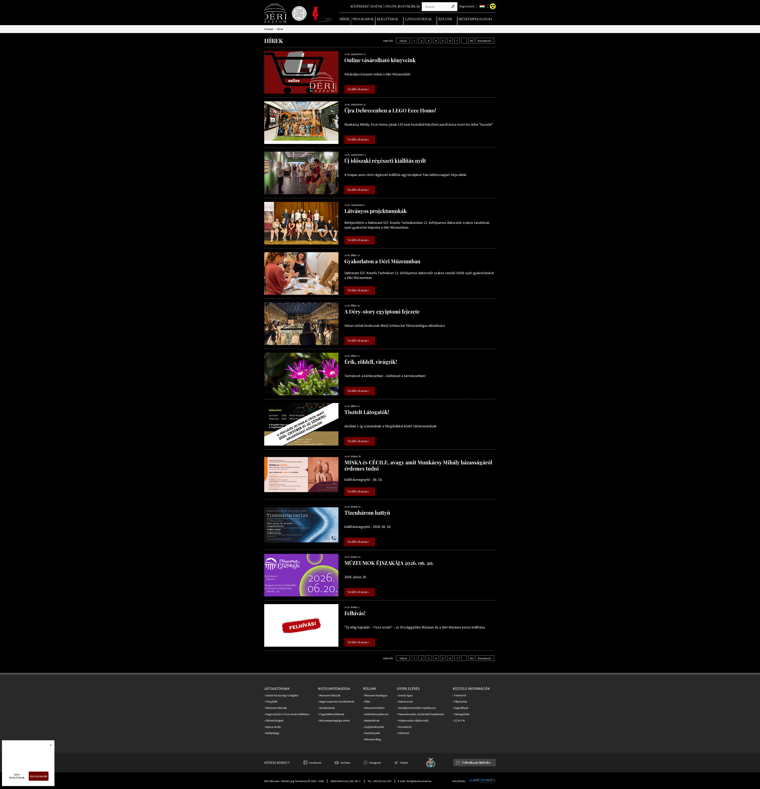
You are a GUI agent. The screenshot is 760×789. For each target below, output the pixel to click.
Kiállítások (387, 19)
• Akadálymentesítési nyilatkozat (416, 708)
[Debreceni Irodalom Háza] (322, 14)
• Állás (366, 701)
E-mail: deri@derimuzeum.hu (414, 781)
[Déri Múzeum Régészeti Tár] (299, 13)
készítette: (459, 781)
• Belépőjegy (271, 733)
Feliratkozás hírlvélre (476, 762)
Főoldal (268, 29)
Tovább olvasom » (358, 89)
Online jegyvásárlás (402, 6)
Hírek (344, 19)
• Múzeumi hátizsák (275, 708)
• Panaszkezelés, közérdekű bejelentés (420, 714)
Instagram (375, 762)
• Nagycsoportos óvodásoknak (336, 701)
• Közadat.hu (404, 727)
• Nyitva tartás (272, 727)
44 (471, 41)
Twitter (404, 762)
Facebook (315, 762)
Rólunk (445, 19)
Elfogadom (38, 776)
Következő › (485, 41)
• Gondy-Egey (405, 695)
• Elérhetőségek (273, 720)
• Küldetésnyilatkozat (375, 714)
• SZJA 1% (459, 720)
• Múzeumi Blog (372, 739)
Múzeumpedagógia (475, 19)
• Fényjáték (270, 701)
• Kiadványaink (371, 733)
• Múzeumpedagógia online (334, 720)
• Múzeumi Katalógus (375, 695)
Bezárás (48, 746)
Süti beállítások (17, 776)
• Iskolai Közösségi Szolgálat (281, 695)
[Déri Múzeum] (275, 13)
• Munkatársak (371, 720)
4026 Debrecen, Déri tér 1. (345, 781)
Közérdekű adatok (366, 6)
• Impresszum (405, 701)
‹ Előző (403, 41)
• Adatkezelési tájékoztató (412, 720)
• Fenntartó (459, 695)
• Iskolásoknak (326, 708)
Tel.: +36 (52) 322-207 (379, 781)
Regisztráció (466, 6)
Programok (363, 19)
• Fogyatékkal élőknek (331, 714)
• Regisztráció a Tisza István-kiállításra (286, 714)
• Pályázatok (460, 701)
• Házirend (403, 733)
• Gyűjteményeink (373, 727)
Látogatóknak (418, 19)
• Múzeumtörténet (374, 708)
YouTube (345, 762)
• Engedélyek (460, 708)
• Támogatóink (461, 714)
